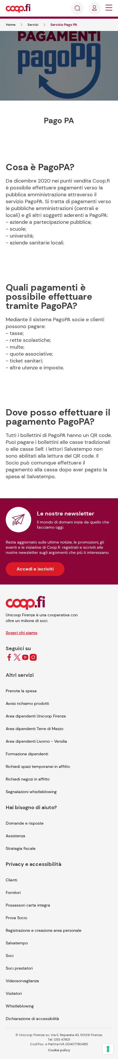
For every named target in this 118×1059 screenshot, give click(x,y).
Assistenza (15, 836)
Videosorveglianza (22, 980)
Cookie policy (59, 1050)
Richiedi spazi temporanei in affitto (38, 766)
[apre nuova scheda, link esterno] (9, 658)
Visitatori (14, 993)
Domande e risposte (25, 823)
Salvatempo (17, 943)
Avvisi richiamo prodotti (27, 703)
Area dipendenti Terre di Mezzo (34, 728)
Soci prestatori (19, 968)
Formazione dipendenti (27, 754)
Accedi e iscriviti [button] (35, 569)
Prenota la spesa (21, 691)
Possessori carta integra (28, 905)
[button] (108, 8)
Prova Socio (16, 917)
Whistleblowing (20, 1006)
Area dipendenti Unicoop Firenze (36, 716)
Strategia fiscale (21, 848)
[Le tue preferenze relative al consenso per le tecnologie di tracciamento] (108, 1049)
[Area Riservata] (94, 8)
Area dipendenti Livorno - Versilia (36, 741)
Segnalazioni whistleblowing (31, 791)
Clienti (11, 880)
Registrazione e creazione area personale (43, 930)
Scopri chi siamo (21, 632)
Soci (9, 955)
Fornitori (13, 892)
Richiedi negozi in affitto (28, 779)
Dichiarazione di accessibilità (32, 1018)
